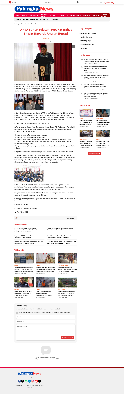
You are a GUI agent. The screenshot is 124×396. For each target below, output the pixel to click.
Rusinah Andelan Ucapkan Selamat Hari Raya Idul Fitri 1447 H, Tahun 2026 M (28, 242)
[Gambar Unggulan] (43, 81)
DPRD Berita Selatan (33, 24)
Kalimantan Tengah (88, 33)
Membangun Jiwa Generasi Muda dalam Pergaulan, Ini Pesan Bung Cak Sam (22, 293)
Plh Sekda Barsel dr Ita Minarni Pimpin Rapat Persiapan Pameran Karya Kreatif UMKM (96, 77)
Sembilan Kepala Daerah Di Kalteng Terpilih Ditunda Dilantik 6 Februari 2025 (95, 68)
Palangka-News (19, 24)
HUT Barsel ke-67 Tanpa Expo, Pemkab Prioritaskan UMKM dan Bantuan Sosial (103, 123)
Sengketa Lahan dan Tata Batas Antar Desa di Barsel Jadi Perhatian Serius (86, 144)
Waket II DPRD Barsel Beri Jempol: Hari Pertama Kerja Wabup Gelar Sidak (59, 236)
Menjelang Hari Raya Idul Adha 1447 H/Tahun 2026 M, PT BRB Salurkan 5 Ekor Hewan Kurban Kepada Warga (102, 146)
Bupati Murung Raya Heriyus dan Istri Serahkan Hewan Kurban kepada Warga (96, 60)
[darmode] (101, 2)
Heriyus (84, 48)
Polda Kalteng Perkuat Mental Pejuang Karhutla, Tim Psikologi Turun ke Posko (67, 269)
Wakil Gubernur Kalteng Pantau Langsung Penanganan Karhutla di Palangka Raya (43, 294)
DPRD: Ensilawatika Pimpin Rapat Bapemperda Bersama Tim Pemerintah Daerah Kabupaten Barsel (27, 229)
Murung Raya (86, 41)
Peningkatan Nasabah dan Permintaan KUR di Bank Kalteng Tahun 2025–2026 (66, 293)
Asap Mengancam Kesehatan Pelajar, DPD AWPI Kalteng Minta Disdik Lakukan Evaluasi (23, 269)
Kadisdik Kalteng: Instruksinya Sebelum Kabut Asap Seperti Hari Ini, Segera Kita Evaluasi (45, 269)
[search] (78, 2)
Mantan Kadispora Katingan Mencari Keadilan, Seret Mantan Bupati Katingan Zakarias (96, 94)
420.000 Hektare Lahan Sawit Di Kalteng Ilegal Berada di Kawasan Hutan (95, 85)
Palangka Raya (86, 37)
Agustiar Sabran (87, 44)
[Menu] (11, 2)
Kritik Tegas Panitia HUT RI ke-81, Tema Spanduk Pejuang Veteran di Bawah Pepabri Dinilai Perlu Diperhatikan (86, 125)
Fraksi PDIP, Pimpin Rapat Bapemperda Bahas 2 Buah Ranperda (60, 229)
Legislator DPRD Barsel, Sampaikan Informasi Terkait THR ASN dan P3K (28, 236)
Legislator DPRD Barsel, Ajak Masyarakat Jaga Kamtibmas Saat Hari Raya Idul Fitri (61, 242)
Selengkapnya (93, 153)
